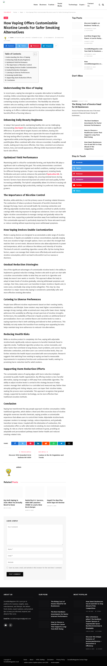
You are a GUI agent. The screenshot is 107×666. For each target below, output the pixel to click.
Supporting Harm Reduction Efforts (19, 78)
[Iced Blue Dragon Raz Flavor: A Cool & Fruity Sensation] (77, 38)
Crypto (81, 4)
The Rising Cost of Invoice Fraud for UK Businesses (86, 105)
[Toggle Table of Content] (34, 54)
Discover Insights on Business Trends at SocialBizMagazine (92, 24)
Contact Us (91, 5)
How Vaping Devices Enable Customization (21, 67)
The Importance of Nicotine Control (19, 65)
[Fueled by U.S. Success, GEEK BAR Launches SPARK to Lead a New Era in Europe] (34, 492)
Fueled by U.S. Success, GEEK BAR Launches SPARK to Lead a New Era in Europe (34, 503)
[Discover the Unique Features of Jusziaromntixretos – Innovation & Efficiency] (79, 639)
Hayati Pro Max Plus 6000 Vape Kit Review (55, 501)
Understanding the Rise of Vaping (18, 57)
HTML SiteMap (40, 659)
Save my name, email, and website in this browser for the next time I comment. (35, 568)
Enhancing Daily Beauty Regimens (18, 60)
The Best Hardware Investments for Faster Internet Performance (93, 123)
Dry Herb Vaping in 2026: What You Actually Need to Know (13, 502)
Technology (73, 4)
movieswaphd (55, 662)
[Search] (103, 4)
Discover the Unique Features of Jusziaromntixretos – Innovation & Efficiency (94, 641)
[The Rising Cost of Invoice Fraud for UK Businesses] (87, 89)
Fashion (51, 4)
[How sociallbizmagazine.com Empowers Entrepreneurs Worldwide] (77, 63)
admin (12, 37)
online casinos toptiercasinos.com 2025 (36, 662)
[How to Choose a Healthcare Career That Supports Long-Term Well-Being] (77, 132)
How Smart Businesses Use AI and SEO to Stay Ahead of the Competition (93, 145)
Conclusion (11, 80)
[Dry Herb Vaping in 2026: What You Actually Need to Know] (13, 492)
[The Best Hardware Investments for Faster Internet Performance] (77, 123)
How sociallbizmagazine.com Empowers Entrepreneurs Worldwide (93, 63)
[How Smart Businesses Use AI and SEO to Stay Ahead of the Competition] (77, 144)
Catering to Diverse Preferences (18, 72)
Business (43, 4)
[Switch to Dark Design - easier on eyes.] (99, 5)
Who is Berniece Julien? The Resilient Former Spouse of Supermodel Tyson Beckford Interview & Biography (94, 622)
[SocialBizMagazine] (16, 4)
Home (36, 4)
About (31, 659)
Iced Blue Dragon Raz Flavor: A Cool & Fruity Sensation (92, 37)
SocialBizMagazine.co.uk (11, 662)
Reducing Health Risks (14, 75)
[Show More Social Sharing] (56, 46)
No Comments (50, 37)
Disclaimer (50, 659)
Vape (5, 17)
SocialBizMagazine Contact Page (77, 659)
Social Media (60, 5)
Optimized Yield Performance (16, 62)
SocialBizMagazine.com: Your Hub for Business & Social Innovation (93, 50)
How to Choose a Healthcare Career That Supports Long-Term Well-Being (93, 133)
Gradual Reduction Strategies (16, 70)
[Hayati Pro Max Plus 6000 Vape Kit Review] (56, 492)
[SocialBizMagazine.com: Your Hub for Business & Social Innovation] (77, 51)
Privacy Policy (60, 659)
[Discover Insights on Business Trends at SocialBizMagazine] (77, 25)
